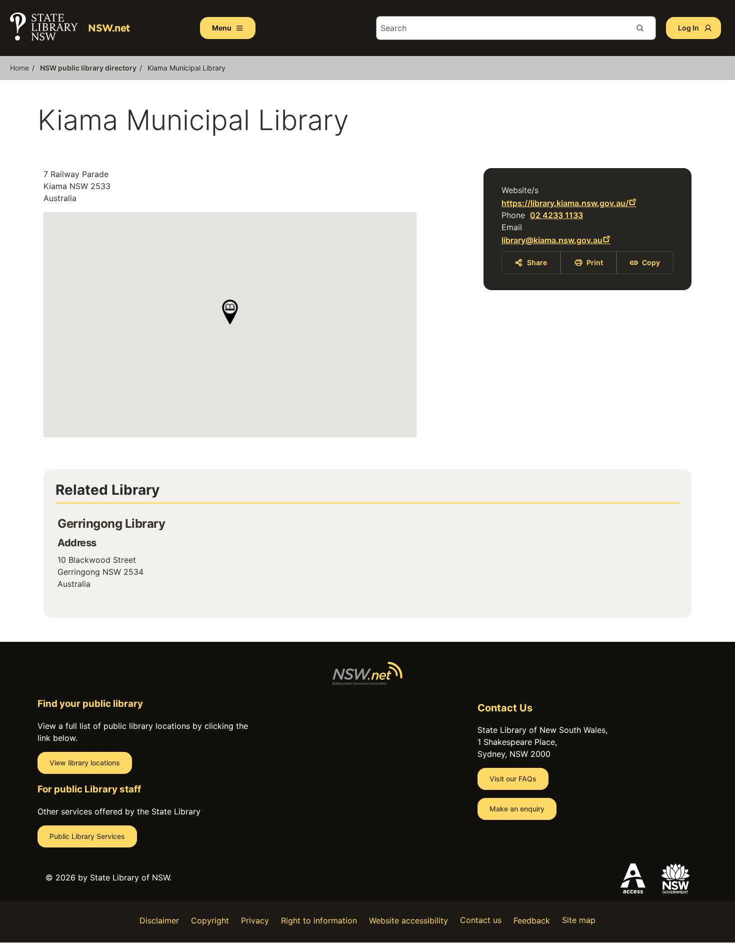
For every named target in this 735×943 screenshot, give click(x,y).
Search (644, 28)
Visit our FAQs (513, 778)
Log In (688, 28)
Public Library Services (87, 836)
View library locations (85, 762)
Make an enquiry (517, 808)
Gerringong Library (111, 523)
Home (19, 68)
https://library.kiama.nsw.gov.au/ (565, 203)
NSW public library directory (88, 68)
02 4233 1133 (556, 215)
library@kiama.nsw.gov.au (552, 240)
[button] (230, 312)
